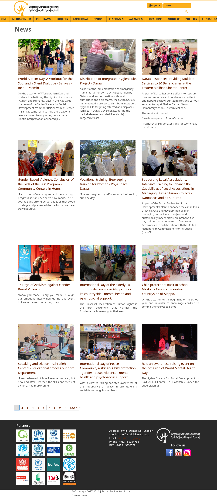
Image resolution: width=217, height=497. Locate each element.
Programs (43, 19)
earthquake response (88, 19)
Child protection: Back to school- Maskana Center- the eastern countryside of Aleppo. (165, 289)
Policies (191, 19)
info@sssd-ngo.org (129, 438)
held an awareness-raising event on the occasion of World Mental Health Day (168, 368)
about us (173, 19)
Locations (155, 19)
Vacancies (136, 19)
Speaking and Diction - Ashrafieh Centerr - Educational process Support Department (46, 368)
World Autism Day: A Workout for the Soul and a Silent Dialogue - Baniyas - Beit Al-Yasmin (45, 83)
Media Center (21, 19)
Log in (168, 5)
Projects (62, 19)
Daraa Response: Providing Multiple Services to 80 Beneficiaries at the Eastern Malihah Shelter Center (168, 83)
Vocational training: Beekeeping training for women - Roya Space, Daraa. (104, 184)
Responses (116, 19)
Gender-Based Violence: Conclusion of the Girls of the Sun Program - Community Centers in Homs (46, 184)
